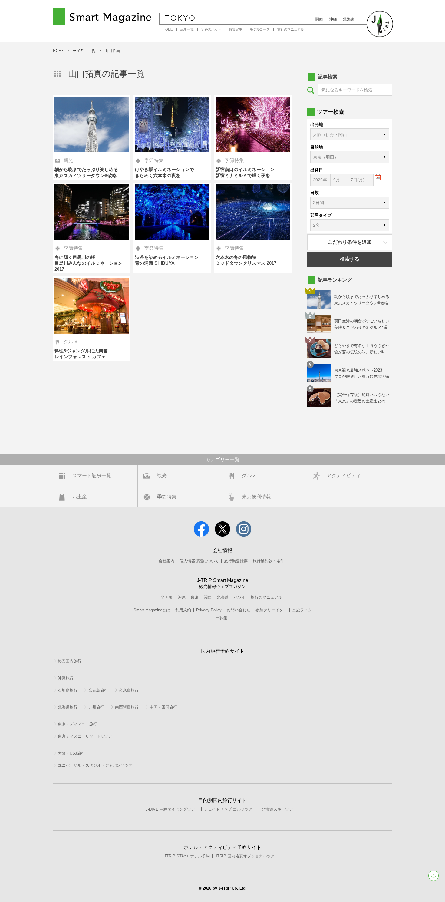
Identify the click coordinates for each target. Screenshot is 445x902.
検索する (349, 259)
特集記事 (235, 29)
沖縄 (333, 19)
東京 (195, 597)
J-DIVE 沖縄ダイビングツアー (172, 809)
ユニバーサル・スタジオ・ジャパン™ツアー (97, 765)
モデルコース (260, 29)
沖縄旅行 (66, 678)
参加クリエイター (271, 610)
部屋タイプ (320, 215)
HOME (168, 29)
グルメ (249, 475)
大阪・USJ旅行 (71, 753)
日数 (314, 192)
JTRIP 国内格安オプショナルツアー (247, 856)
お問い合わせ (238, 610)
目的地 (316, 147)
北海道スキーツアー (279, 809)
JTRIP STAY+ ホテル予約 (187, 856)
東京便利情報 (256, 496)
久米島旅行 (129, 690)
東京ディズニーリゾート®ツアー (87, 736)
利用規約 (183, 610)
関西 (319, 19)
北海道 (349, 19)
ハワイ (240, 597)
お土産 (79, 496)
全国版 (167, 597)
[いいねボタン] (433, 876)
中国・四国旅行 (163, 707)
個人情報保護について (199, 561)
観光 (162, 475)
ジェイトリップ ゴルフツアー (230, 809)
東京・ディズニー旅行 (77, 724)
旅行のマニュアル (290, 29)
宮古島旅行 (98, 690)
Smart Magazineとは (152, 610)
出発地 (316, 124)
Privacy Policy (209, 610)
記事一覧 (187, 29)
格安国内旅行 (69, 661)
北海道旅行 (67, 707)
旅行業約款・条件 (268, 561)
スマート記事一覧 (91, 475)
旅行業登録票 (236, 561)
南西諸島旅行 (127, 707)
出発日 (316, 169)
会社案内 (166, 561)
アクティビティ (344, 475)
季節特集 (166, 496)
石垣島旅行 (67, 690)
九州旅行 (96, 707)
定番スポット (211, 29)
